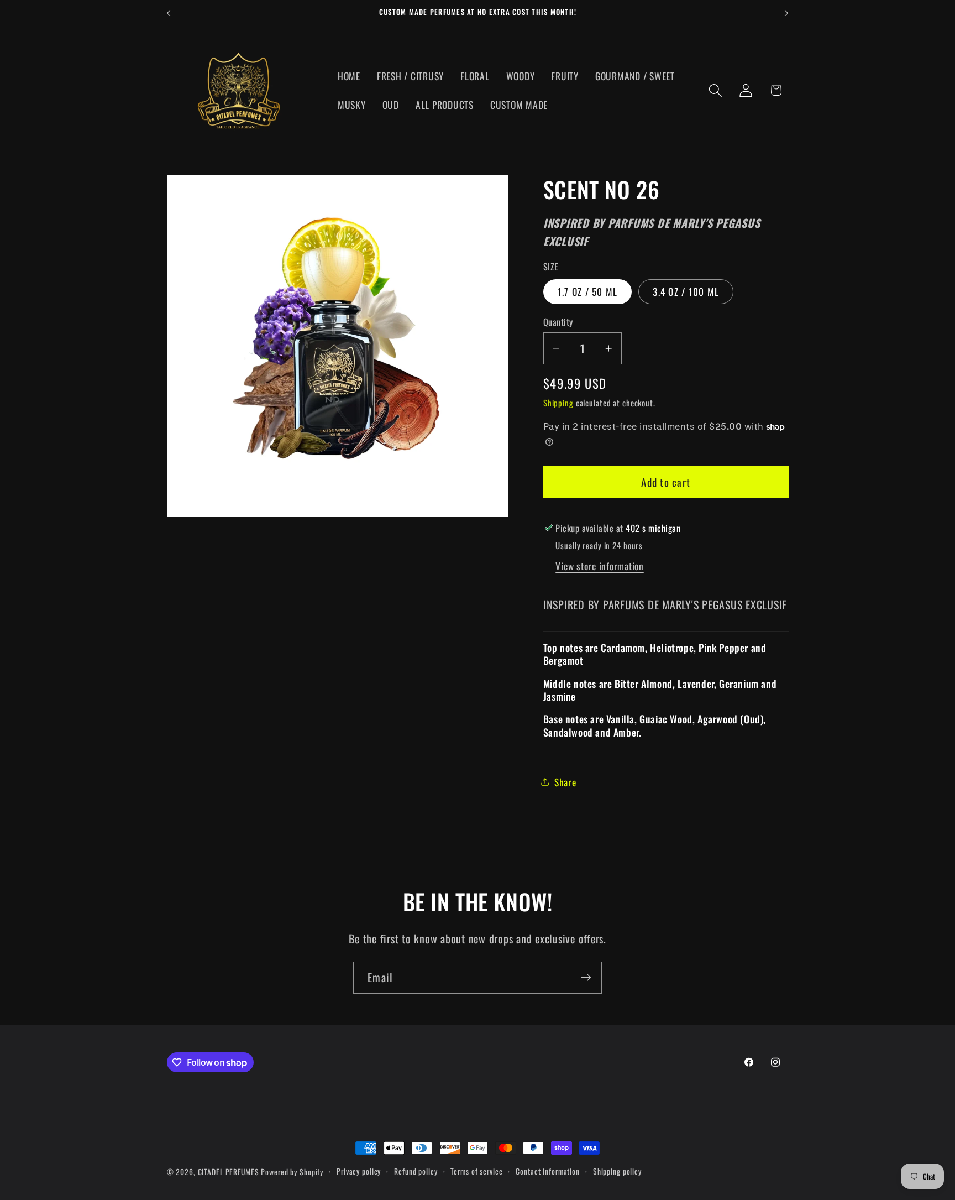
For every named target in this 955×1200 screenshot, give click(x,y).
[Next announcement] (786, 13)
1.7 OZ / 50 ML (588, 291)
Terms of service (476, 1171)
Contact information (548, 1171)
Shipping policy (617, 1171)
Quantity (558, 322)
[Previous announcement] (168, 13)
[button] (715, 90)
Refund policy (415, 1171)
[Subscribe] (586, 978)
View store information (599, 565)
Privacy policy (359, 1171)
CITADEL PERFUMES (228, 1171)
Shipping (558, 402)
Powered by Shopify (292, 1171)
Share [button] (565, 781)
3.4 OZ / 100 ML (686, 291)
